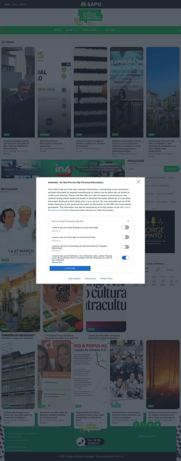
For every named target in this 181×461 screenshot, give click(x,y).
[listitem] (90, 221)
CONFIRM (70, 268)
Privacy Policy (106, 278)
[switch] (125, 227)
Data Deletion (74, 278)
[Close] (139, 182)
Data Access (90, 278)
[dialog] (90, 230)
